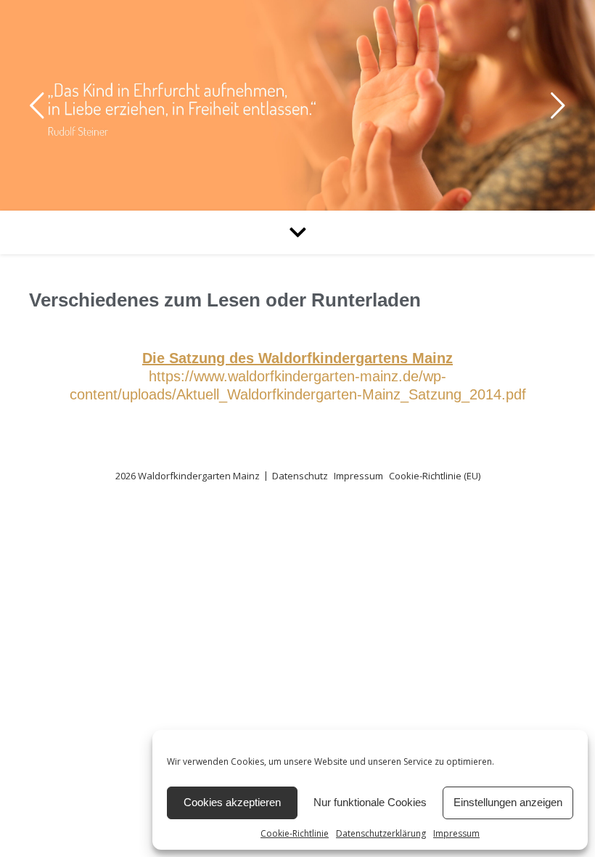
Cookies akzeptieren (232, 802)
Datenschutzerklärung (381, 833)
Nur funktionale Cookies (370, 802)
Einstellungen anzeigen (508, 802)
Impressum (456, 833)
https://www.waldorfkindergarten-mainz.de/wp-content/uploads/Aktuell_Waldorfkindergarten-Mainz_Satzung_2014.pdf (298, 376)
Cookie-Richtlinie (294, 833)
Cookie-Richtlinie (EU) (434, 475)
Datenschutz (300, 475)
